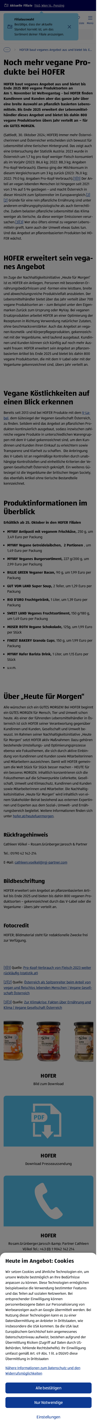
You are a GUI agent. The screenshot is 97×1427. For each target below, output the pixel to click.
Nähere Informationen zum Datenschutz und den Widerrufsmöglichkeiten (42, 1370)
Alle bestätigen (48, 1388)
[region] (48, 1340)
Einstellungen (48, 1417)
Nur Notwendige (48, 1402)
